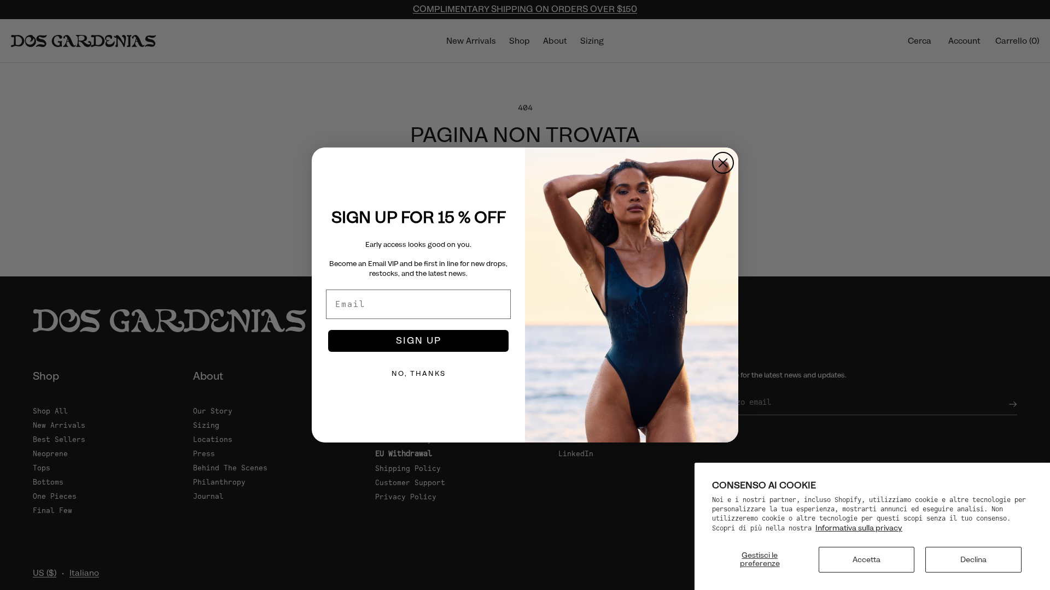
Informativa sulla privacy (858, 527)
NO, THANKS (419, 374)
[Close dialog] (723, 163)
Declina (973, 559)
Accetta (866, 559)
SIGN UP (418, 340)
